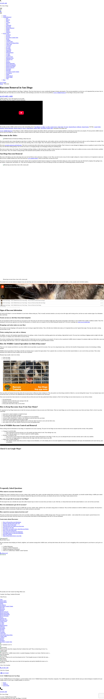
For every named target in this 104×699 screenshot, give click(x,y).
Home (4, 682)
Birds (7, 21)
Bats (7, 18)
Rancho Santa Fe (10, 67)
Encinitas (8, 48)
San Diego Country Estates (12, 71)
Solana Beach (9, 75)
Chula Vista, (61, 127)
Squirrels (8, 32)
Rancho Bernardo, (9, 128)
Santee (7, 74)
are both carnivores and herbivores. (13, 145)
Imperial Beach (9, 52)
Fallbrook (8, 51)
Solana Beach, (29, 128)
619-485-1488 (3, 3)
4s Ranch (8, 34)
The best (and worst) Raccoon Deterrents (13, 531)
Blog (4, 80)
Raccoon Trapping (7, 534)
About (4, 15)
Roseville (8, 70)
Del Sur (8, 36)
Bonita (7, 39)
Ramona (8, 62)
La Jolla (8, 54)
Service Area (6, 33)
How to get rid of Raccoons (9, 530)
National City (9, 59)
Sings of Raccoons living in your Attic (12, 535)
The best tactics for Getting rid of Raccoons (13, 526)
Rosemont (8, 69)
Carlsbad (8, 40)
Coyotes (8, 22)
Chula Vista (9, 44)
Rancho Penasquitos (11, 65)
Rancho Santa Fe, (18, 128)
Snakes (8, 30)
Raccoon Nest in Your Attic (9, 525)
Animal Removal (7, 17)
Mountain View (10, 58)
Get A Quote (3, 82)
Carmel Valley (9, 41)
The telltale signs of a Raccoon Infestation (13, 533)
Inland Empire (85, 127)
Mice (7, 24)
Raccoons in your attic (8, 527)
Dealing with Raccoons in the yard (11, 523)
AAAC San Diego (3, 307)
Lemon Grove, (54, 127)
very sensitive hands (33, 158)
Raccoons (8, 26)
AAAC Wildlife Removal (59, 92)
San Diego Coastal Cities (12, 37)
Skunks (8, 29)
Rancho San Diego (10, 66)
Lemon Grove (9, 56)
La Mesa (8, 55)
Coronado (8, 45)
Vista (7, 78)
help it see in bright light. (84, 322)
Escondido (8, 49)
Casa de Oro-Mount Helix (12, 43)
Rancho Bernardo (10, 63)
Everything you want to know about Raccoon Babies (16, 529)
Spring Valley (9, 77)
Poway (7, 60)
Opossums (8, 25)
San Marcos (9, 73)
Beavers (8, 19)
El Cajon (8, 47)
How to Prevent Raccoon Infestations (12, 522)
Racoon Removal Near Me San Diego (13, 307)
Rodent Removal (10, 28)
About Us (5, 684)
